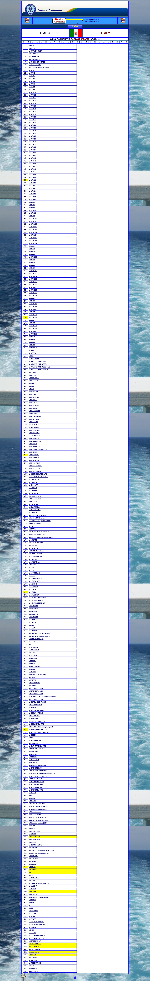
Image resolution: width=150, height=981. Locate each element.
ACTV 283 (32, 345)
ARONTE (32, 889)
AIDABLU (33, 482)
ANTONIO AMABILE (35, 779)
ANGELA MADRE (36, 713)
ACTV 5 (32, 78)
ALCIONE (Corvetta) (35, 553)
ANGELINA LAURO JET (38, 729)
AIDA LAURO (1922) (35, 496)
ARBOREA (32, 842)
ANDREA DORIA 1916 (36, 691)
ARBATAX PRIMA (34, 831)
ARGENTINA (33, 869)
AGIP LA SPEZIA (34, 411)
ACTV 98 (32, 213)
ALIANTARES (34, 581)
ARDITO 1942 (33, 858)
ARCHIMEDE (33, 847)
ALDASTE (33, 559)
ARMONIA (33, 886)
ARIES (31, 875)
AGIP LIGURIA (33, 413)
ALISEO (31, 625)
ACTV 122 (33, 224)
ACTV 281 (32, 339)
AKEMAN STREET (35, 523)
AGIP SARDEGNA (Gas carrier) (38, 449)
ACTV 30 (32, 142)
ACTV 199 (32, 249)
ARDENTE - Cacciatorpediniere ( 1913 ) (41, 850)
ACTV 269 (33, 309)
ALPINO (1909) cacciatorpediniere (39, 633)
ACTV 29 (32, 139)
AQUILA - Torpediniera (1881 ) (38, 817)
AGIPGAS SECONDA (35, 466)
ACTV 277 (33, 328)
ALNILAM (33, 631)
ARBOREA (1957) (34, 839)
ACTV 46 (32, 169)
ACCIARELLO (33, 54)
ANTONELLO (33, 762)
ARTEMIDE (33, 891)
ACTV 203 (32, 260)
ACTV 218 (33, 295)
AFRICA (31, 383)
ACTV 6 (32, 81)
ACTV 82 (32, 185)
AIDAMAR (33, 490)
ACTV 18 (32, 114)
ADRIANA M (34, 359)
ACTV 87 (32, 199)
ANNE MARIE (33, 751)
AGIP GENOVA (34, 405)
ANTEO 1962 (33, 757)
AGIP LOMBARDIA (35, 416)
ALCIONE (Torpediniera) (36, 551)
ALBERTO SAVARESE (36, 543)
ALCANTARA (33, 545)
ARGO (31, 872)
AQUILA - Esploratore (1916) (38, 823)
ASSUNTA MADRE (36, 922)
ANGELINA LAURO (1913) (37, 721)
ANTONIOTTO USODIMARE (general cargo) (42, 773)
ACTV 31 (32, 144)
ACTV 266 (33, 304)
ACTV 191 (33, 229)
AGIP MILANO (33, 422)
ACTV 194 (33, 235)
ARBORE (32, 834)
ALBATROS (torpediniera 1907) (39, 532)
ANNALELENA (35, 740)
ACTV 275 (32, 323)
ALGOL (32, 576)
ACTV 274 (32, 320)
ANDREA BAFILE (34, 683)
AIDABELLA (34, 479)
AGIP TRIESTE (34, 457)
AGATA (31, 386)
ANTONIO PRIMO (36, 768)
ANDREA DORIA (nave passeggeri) (42, 696)
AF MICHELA (33, 380)
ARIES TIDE (34, 878)
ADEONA (33, 353)
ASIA (30, 905)
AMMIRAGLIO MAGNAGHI (37, 674)
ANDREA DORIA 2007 (37, 702)
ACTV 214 (33, 284)
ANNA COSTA (33, 743)
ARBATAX (32, 828)
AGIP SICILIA (33, 452)
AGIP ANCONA (34, 391)
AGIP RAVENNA (34, 438)
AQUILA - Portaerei (35, 812)
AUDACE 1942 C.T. (35, 946)
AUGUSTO (32, 955)
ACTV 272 (33, 317)
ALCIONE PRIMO (35, 556)
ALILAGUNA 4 (33, 608)
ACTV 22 (32, 122)
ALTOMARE (34, 647)
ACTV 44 (32, 164)
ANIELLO (33, 735)
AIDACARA (33, 485)
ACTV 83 (32, 188)
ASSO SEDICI (33, 911)
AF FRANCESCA (34, 378)
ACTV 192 (33, 232)
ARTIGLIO (32, 900)
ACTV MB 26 (33, 347)
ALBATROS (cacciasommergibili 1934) (41, 537)
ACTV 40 (32, 153)
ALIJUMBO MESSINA (37, 598)
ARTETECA (33, 894)
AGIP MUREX (34, 424)
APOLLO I (32, 801)
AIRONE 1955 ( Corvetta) (36, 518)
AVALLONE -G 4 (34, 971)
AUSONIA (32, 966)
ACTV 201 (32, 254)
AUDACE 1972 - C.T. (35, 949)
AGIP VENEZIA (34, 460)
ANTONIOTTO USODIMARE (38, 771)
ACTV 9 (32, 89)
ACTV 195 (33, 238)
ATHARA (32, 927)
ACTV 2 (32, 73)
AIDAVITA (33, 512)
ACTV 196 (33, 240)
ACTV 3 (32, 76)
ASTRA (32, 916)
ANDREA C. (33, 685)
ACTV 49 (32, 177)
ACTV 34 (32, 150)
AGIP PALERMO (34, 433)
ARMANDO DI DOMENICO (39, 883)
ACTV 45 (32, 166)
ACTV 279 (33, 334)
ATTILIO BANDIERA (37, 935)
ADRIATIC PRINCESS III (38, 370)
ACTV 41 (32, 155)
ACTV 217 (33, 293)
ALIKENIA (33, 620)
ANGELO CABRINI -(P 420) (39, 732)
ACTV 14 (32, 103)
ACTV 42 (32, 158)
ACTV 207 (32, 265)
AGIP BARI (32, 394)
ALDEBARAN (34, 562)
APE (30, 795)
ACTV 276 (33, 326)
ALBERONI (33, 540)
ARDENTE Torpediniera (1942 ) (38, 853)
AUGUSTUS (33, 957)
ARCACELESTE (35, 845)
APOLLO (32, 798)
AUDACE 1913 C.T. (35, 941)
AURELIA (33, 960)
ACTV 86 (32, 196)
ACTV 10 (32, 92)
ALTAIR (32, 642)
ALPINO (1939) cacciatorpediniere (39, 636)
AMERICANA (33, 658)
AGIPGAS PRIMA (34, 463)
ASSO (31, 908)
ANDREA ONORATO (35, 705)
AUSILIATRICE (35, 963)
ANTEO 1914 (33, 754)
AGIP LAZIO (33, 408)
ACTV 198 (32, 246)
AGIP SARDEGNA (34, 446)
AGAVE (31, 389)
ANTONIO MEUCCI (36, 782)
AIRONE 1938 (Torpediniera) (38, 515)
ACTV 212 (33, 279)
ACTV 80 (32, 180)
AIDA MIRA (33, 493)
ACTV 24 (32, 125)
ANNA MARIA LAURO (37, 746)
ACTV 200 (32, 251)
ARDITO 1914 (33, 856)
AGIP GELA (33, 400)
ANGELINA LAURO (36, 724)
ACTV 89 (32, 202)
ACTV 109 (33, 218)
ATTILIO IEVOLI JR (36, 938)
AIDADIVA (33, 488)
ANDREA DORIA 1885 (36, 688)
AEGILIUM (32, 372)
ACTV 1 (32, 70)
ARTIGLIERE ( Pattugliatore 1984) (39, 897)
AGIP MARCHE (34, 419)
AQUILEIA (32, 825)
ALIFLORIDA (34, 595)
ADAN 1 (32, 350)
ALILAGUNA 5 (33, 611)
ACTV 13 (32, 100)
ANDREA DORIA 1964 (36, 699)
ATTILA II (32, 933)
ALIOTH (32, 622)
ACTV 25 (32, 128)
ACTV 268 (33, 306)
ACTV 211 (33, 276)
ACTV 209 (33, 271)
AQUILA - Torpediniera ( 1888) (38, 820)
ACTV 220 (32, 298)
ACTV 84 (32, 191)
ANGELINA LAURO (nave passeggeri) (41, 727)
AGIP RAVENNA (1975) (36, 441)
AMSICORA (32, 677)
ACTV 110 (33, 221)
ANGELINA (33, 718)
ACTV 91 (32, 205)
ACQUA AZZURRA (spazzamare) (39, 67)
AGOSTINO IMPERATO (38, 474)
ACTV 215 (33, 287)
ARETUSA (32, 861)
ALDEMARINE (33, 564)
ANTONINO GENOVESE (38, 776)
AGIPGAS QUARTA (35, 471)
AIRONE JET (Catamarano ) (40, 521)
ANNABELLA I (33, 738)
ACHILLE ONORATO (37, 62)
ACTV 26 (32, 131)
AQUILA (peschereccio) (38, 809)
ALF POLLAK (34, 573)
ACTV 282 (32, 342)
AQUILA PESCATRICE (38, 806)
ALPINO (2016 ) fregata (36, 639)
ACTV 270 (32, 312)
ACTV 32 (32, 147)
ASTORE (32, 913)
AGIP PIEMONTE (36, 435)
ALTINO (31, 644)
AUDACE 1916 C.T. (35, 944)
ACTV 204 (32, 262)
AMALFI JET (34, 650)
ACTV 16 (32, 109)
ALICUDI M (33, 587)
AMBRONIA (32, 663)
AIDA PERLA (34, 507)
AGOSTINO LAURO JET (38, 477)
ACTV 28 (32, 136)
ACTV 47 (32, 172)
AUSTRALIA (33, 968)
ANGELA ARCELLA (37, 710)
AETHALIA (32, 375)
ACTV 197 (33, 243)
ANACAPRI (32, 680)
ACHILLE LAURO (34, 59)
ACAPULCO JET (35, 51)
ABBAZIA (32, 45)
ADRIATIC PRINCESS (37, 361)
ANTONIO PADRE (36, 784)
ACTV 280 (32, 336)
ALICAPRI (33, 584)
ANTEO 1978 (34, 760)
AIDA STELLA (35, 510)
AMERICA (33, 655)
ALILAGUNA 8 (33, 614)
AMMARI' (32, 669)
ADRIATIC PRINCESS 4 (38, 364)
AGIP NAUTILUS (34, 430)
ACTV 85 (32, 194)
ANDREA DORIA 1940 (36, 694)
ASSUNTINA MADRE (37, 924)
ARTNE (31, 902)
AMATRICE (32, 652)
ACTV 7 (32, 84)
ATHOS (31, 930)
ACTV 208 (32, 268)
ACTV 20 (32, 117)
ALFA (31, 570)
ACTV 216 (33, 290)
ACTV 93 (32, 207)
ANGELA (32, 707)
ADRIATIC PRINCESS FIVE (39, 367)
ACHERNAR (34, 56)
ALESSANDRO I (35, 578)
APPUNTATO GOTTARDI (37, 803)
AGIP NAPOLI (34, 427)
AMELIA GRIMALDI (35, 666)
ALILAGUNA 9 (33, 617)
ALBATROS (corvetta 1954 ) (37, 534)
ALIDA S (32, 589)
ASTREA (32, 919)
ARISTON (32, 880)
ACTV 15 (32, 106)
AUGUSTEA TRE (34, 952)
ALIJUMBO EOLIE (36, 600)
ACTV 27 (32, 133)
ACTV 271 (33, 315)
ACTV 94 (32, 210)
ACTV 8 (32, 87)
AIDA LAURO (33, 501)
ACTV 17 (32, 111)
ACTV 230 (32, 301)
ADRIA (31, 356)
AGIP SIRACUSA (34, 455)
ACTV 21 (32, 120)
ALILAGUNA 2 (33, 606)
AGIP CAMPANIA (34, 397)
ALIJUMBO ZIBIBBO (37, 603)
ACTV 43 (32, 161)
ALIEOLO (33, 592)
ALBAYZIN (32, 529)
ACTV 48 (32, 175)
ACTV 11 (32, 95)
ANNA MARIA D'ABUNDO (37, 749)
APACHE (32, 793)
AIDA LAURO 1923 (35, 499)
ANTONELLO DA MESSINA (37, 765)
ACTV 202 (33, 257)
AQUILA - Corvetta (35, 814)
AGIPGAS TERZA (34, 468)
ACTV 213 (33, 282)
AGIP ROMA (33, 444)
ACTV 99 (32, 216)
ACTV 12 (32, 98)
